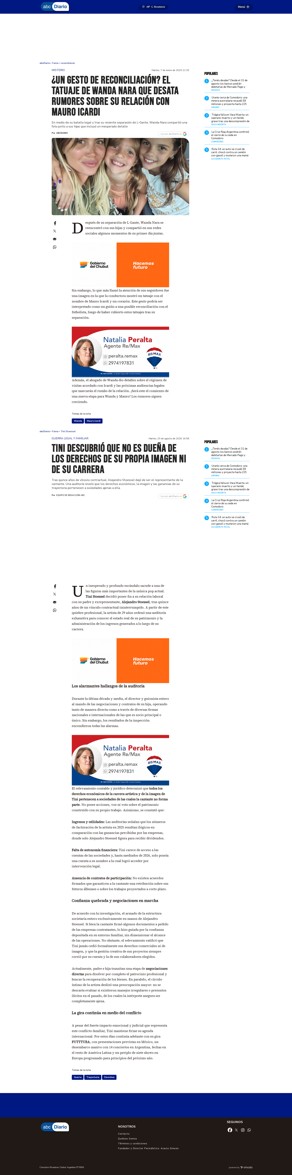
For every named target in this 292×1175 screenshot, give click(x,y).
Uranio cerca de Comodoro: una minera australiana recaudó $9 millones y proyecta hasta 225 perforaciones (229, 102)
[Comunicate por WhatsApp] (249, 1130)
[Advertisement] (146, 38)
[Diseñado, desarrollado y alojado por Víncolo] (246, 1168)
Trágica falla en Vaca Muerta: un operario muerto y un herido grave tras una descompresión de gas (230, 119)
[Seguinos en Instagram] (243, 1130)
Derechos (109, 1077)
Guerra (78, 1077)
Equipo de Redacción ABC (70, 495)
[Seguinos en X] (236, 1130)
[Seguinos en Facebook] (230, 1130)
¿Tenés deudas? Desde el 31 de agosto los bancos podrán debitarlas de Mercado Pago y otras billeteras (229, 85)
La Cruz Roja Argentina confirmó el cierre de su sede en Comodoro (230, 135)
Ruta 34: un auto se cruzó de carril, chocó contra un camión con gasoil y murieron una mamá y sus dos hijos (229, 154)
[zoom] (120, 176)
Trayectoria (92, 1077)
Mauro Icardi (94, 420)
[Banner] (120, 376)
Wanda (78, 420)
